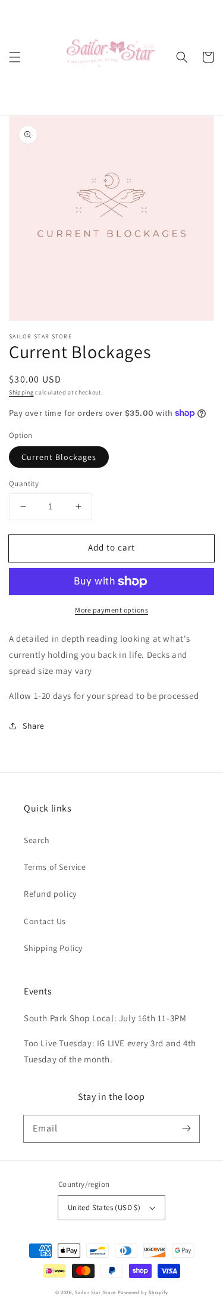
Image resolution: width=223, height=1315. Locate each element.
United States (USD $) (104, 1207)
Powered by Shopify (143, 1292)
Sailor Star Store (95, 1292)
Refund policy (50, 893)
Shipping (21, 392)
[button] (15, 57)
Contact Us (45, 921)
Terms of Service (55, 867)
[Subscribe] (186, 1128)
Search (37, 840)
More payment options (111, 609)
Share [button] (34, 725)
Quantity (24, 483)
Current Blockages (58, 457)
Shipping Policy (53, 948)
